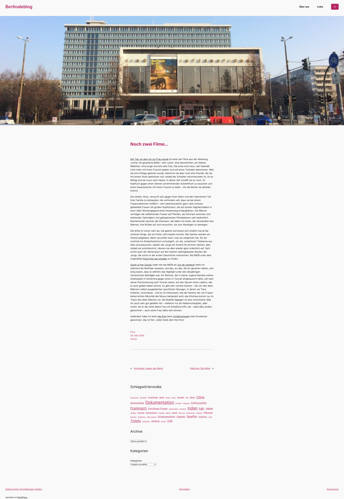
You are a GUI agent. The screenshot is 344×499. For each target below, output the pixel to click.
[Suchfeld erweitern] (335, 7)
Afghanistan (134, 398)
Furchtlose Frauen (158, 408)
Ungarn (163, 421)
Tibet (210, 417)
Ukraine (155, 421)
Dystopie (178, 403)
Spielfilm (192, 416)
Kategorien (136, 460)
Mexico (168, 413)
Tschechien (146, 421)
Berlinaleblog (18, 6)
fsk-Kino (162, 316)
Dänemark (186, 403)
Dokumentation (159, 402)
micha (133, 339)
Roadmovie (142, 417)
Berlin (161, 397)
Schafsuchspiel (181, 316)
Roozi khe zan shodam (155, 258)
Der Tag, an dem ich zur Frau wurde (149, 159)
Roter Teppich (151, 417)
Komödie (161, 413)
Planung (208, 412)
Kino (132, 332)
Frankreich (138, 408)
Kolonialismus (151, 413)
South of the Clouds (141, 264)
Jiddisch (133, 413)
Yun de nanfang (185, 264)
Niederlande (190, 413)
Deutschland (137, 402)
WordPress (22, 497)
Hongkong (182, 409)
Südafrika (203, 417)
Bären (192, 397)
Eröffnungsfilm (199, 402)
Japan (209, 408)
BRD (187, 398)
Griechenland (173, 409)
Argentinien (153, 397)
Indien (193, 408)
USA (170, 421)
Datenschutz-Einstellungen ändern (23, 489)
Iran (201, 408)
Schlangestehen (166, 416)
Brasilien (180, 397)
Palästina (199, 413)
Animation (143, 398)
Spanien (181, 416)
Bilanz (174, 398)
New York (182, 413)
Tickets (135, 421)
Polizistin (133, 417)
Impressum (333, 489)
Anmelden (184, 489)
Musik (174, 413)
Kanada (141, 413)
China (200, 397)
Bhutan (168, 398)
